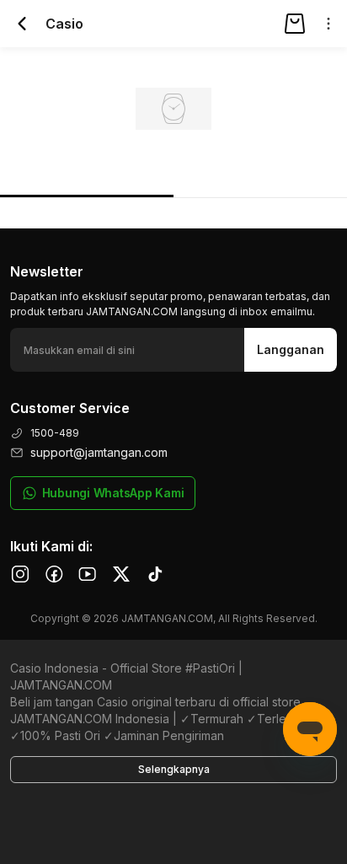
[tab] (87, 173)
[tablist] (173, 174)
